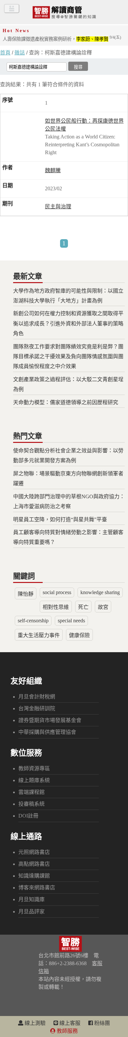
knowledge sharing (100, 592)
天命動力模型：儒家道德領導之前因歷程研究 (65, 402)
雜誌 (19, 52)
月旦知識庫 (31, 899)
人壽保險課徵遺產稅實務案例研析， (62, 39)
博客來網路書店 (36, 887)
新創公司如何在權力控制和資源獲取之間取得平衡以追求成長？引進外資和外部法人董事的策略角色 (68, 323)
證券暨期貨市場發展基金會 (49, 720)
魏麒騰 (53, 170)
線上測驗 (34, 1023)
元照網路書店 (34, 852)
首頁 (5, 52)
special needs (71, 620)
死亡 (83, 607)
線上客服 (69, 1023)
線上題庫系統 (34, 780)
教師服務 (66, 1031)
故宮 (103, 607)
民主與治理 (58, 206)
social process (57, 592)
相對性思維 (56, 607)
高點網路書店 (34, 864)
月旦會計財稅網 (36, 696)
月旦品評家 (31, 911)
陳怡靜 (25, 594)
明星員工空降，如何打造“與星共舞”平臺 (60, 519)
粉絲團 (101, 1023)
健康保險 (79, 635)
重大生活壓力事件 (39, 635)
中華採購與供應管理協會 (47, 732)
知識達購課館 (34, 876)
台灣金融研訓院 (36, 708)
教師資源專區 (34, 768)
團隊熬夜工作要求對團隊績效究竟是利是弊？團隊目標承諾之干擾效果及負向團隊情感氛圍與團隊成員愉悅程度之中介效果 (68, 356)
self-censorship (33, 620)
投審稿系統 (31, 804)
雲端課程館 (31, 792)
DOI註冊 (28, 816)
